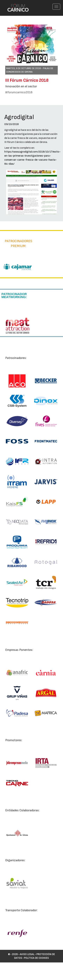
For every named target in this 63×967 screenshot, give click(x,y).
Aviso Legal (27, 954)
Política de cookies (36, 958)
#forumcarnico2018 (19, 92)
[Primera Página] (16, 4)
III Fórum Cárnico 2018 (26, 80)
